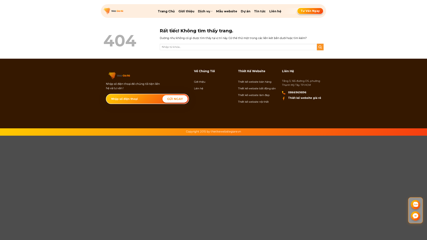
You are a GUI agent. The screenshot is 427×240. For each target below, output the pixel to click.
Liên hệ (275, 11)
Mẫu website (226, 11)
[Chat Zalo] (415, 204)
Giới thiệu (186, 11)
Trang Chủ (166, 11)
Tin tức (260, 11)
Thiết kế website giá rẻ (304, 98)
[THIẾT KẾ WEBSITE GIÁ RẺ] (120, 11)
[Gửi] (320, 47)
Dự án (245, 11)
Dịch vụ (204, 11)
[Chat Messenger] (415, 216)
